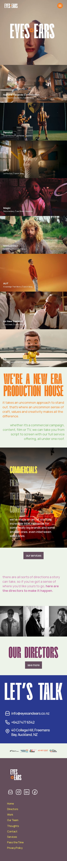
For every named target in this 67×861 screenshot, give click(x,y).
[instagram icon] (18, 792)
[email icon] (10, 792)
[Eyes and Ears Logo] (11, 5)
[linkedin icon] (26, 792)
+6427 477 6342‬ (22, 722)
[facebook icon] (35, 792)
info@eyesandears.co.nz (30, 713)
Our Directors (33, 653)
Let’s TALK (33, 692)
